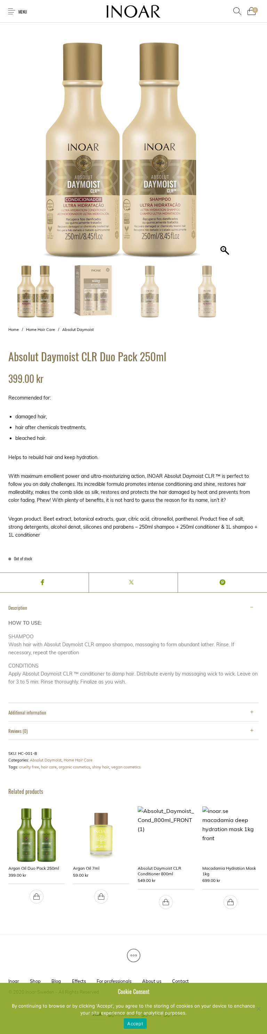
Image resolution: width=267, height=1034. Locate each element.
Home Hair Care (40, 329)
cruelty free (29, 767)
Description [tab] (17, 607)
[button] (225, 150)
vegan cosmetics (125, 767)
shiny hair (100, 767)
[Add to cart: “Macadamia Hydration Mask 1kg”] (230, 902)
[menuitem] (13, 981)
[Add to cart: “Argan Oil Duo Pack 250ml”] (36, 896)
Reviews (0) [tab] (17, 730)
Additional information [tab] (27, 712)
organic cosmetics (74, 767)
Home (13, 329)
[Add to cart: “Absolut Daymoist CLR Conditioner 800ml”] (166, 902)
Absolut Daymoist (78, 329)
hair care (49, 767)
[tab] (133, 650)
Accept (135, 1023)
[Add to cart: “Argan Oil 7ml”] (101, 896)
